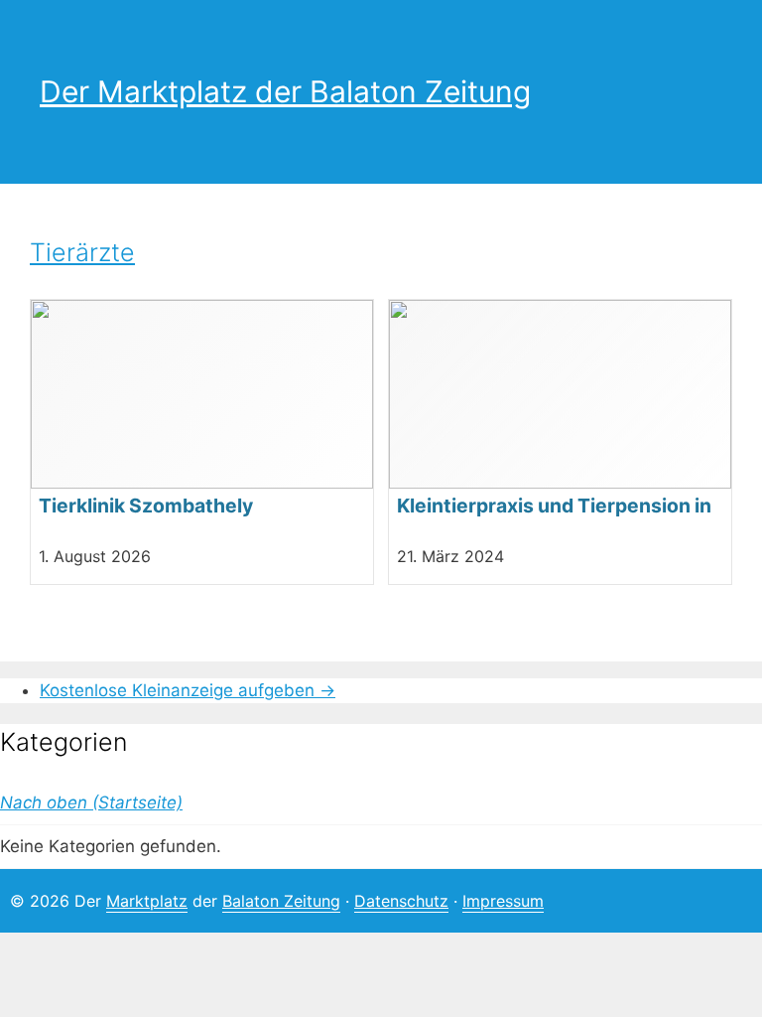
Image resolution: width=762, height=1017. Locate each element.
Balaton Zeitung (281, 901)
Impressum (503, 901)
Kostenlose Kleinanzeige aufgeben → (187, 690)
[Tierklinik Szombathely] (202, 442)
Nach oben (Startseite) (91, 802)
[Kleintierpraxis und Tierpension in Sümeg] (560, 442)
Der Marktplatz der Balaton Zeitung (285, 91)
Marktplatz (147, 901)
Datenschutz (401, 901)
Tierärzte (82, 252)
